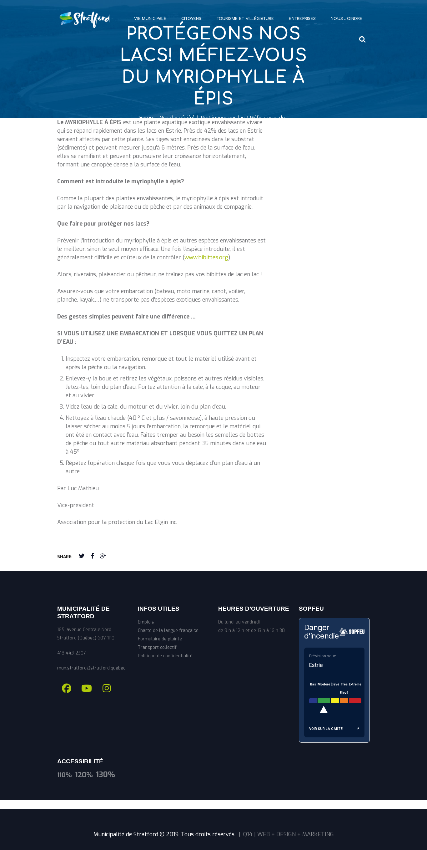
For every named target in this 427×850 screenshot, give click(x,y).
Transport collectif (157, 647)
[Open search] (362, 39)
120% (84, 774)
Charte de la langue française (168, 631)
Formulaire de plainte (160, 639)
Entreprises (302, 19)
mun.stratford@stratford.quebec (91, 668)
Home (146, 118)
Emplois (146, 622)
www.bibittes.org (206, 257)
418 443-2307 (71, 653)
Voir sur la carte (326, 728)
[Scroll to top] (213, 804)
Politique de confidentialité (165, 656)
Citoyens (191, 19)
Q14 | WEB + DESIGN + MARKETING (288, 834)
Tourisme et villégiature (245, 19)
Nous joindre (346, 19)
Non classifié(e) (176, 118)
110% (64, 775)
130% (105, 775)
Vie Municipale (150, 19)
